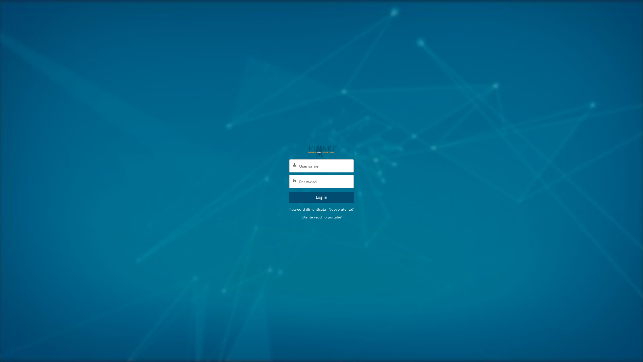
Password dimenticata (307, 209)
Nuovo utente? (341, 209)
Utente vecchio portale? (322, 217)
